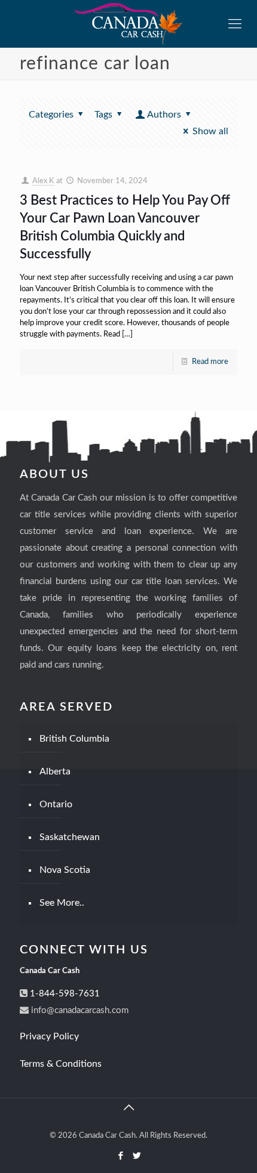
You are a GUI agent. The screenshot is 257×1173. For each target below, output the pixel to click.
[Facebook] (120, 1156)
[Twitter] (136, 1156)
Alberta (55, 771)
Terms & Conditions (61, 1064)
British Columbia (74, 738)
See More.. (61, 902)
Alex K (43, 181)
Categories (51, 114)
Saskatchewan (69, 837)
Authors (164, 114)
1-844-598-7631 (63, 993)
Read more (210, 362)
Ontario (55, 804)
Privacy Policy (49, 1036)
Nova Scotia (64, 870)
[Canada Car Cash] (128, 24)
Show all (210, 131)
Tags (103, 114)
